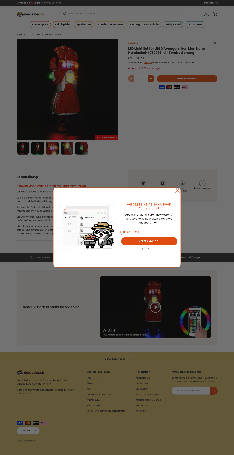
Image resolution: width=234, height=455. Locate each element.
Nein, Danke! (149, 249)
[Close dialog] (177, 190)
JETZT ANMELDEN (149, 241)
